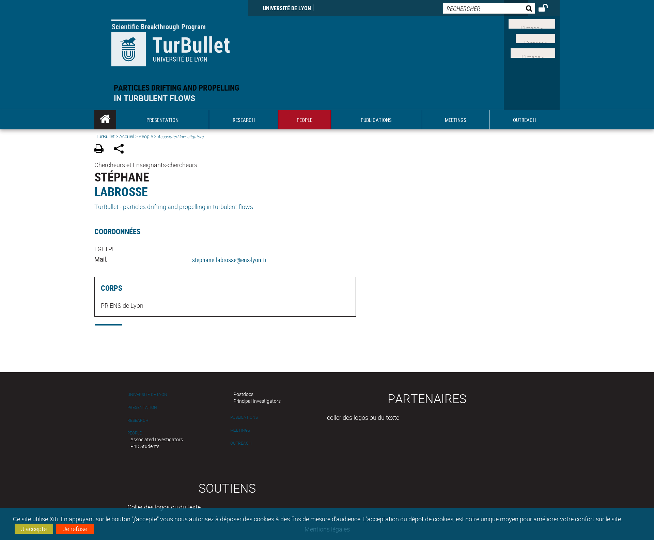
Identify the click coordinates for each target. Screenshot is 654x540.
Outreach (240, 443)
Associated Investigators (156, 439)
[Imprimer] (101, 149)
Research (137, 420)
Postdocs (243, 394)
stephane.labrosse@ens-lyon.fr (229, 260)
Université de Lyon (287, 8)
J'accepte (34, 529)
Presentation (142, 407)
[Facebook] (532, 23)
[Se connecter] (547, 9)
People (146, 136)
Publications (244, 417)
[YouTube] (533, 52)
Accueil (126, 136)
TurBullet (105, 136)
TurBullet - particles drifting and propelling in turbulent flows (173, 207)
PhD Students (144, 446)
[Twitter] (535, 38)
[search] (489, 8)
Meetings (240, 430)
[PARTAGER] (121, 149)
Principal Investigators (257, 401)
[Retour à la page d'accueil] (171, 41)
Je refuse (75, 529)
